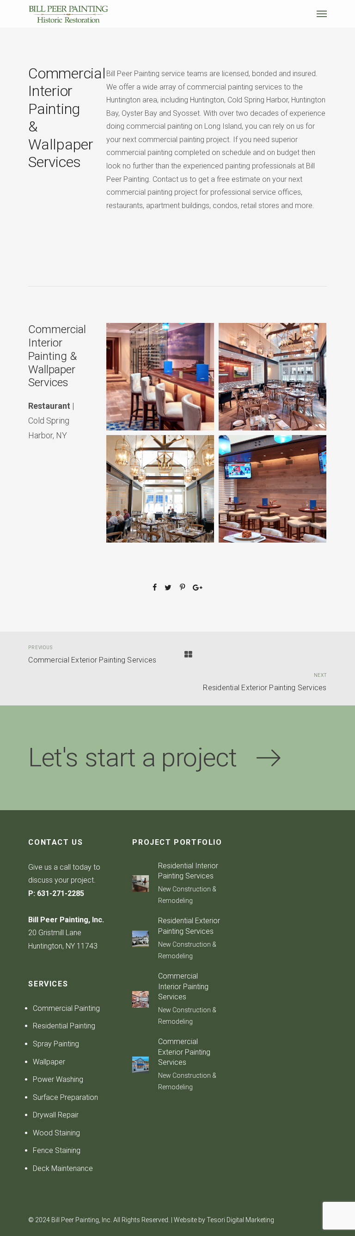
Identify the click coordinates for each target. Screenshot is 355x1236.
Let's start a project (141, 757)
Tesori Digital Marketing (240, 1220)
